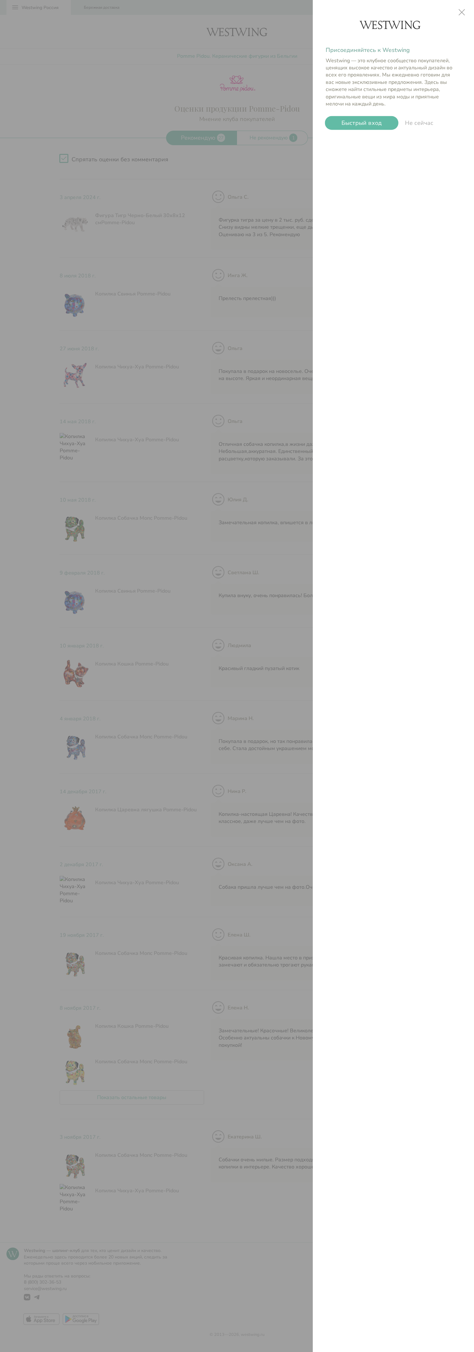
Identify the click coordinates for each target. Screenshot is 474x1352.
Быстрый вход (362, 123)
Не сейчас (419, 123)
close (462, 12)
